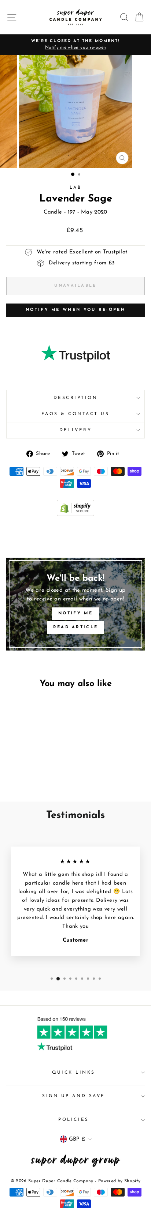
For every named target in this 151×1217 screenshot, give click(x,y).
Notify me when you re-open (75, 310)
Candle (53, 212)
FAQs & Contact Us (75, 414)
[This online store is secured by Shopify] (75, 514)
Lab (76, 187)
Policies (73, 1120)
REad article (75, 627)
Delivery (75, 430)
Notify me (75, 613)
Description (76, 398)
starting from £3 (82, 263)
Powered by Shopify (119, 1181)
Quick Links (73, 1072)
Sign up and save (73, 1096)
